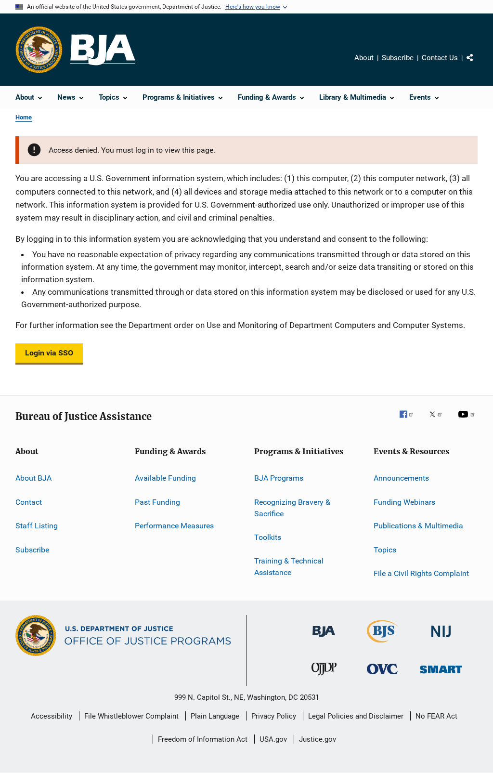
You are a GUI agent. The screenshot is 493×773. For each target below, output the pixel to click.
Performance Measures (174, 525)
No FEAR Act (436, 716)
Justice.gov (317, 739)
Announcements (401, 478)
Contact (28, 502)
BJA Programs (278, 478)
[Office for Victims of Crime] (382, 676)
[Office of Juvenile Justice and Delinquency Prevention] (324, 677)
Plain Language (215, 716)
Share (477, 64)
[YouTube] (468, 421)
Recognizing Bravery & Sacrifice (292, 508)
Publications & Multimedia (418, 525)
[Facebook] (410, 421)
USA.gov (273, 739)
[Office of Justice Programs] (39, 49)
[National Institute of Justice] (441, 638)
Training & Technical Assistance (289, 566)
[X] (439, 421)
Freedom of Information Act (202, 739)
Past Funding (157, 502)
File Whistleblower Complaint (131, 716)
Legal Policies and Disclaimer (355, 716)
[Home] (102, 49)
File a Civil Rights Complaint (421, 573)
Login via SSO (49, 352)
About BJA (33, 478)
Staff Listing (36, 525)
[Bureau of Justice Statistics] (382, 644)
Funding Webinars (404, 502)
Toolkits (267, 537)
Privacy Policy (273, 716)
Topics (385, 549)
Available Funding (165, 478)
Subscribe (398, 57)
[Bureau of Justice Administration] (323, 638)
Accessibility (51, 716)
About (364, 57)
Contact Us (440, 57)
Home (23, 117)
